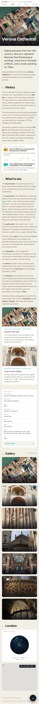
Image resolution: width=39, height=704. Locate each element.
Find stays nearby (19, 443)
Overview (4, 4)
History (13, 4)
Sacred (10, 1)
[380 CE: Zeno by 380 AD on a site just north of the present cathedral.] (22, 157)
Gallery (26, 4)
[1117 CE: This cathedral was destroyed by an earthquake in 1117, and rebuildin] (28, 158)
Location (34, 4)
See (19, 4)
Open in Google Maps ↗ (27, 666)
